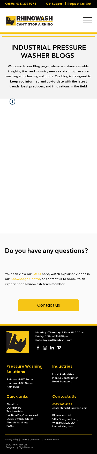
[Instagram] (45, 347)
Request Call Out (79, 4)
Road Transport (62, 381)
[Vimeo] (59, 347)
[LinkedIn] (52, 347)
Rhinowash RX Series (20, 379)
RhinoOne (13, 386)
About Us (12, 404)
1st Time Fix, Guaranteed (22, 415)
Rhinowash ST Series (20, 383)
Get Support (55, 4)
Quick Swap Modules (19, 419)
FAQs (10, 426)
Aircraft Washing (17, 422)
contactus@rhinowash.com (69, 408)
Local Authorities (63, 374)
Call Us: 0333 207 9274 (20, 4)
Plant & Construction (65, 378)
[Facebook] (38, 347)
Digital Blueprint (26, 447)
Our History (14, 407)
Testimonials (14, 411)
